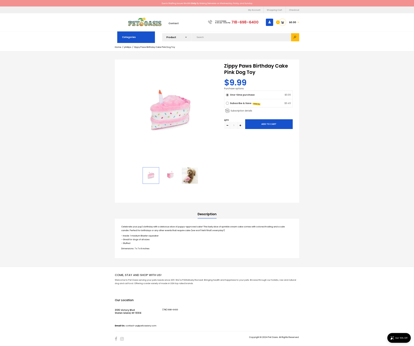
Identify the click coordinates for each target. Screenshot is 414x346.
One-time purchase (242, 94)
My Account (254, 10)
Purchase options (234, 88)
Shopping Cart (274, 10)
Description (207, 214)
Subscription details (241, 110)
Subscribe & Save (245, 103)
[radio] (227, 95)
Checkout (294, 10)
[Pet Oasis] (145, 25)
